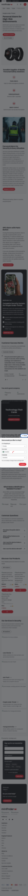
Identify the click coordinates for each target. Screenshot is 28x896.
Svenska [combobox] (5, 457)
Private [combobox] (5, 446)
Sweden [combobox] (7, 452)
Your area (4, 449)
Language (4, 455)
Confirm (22, 464)
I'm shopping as (6, 443)
